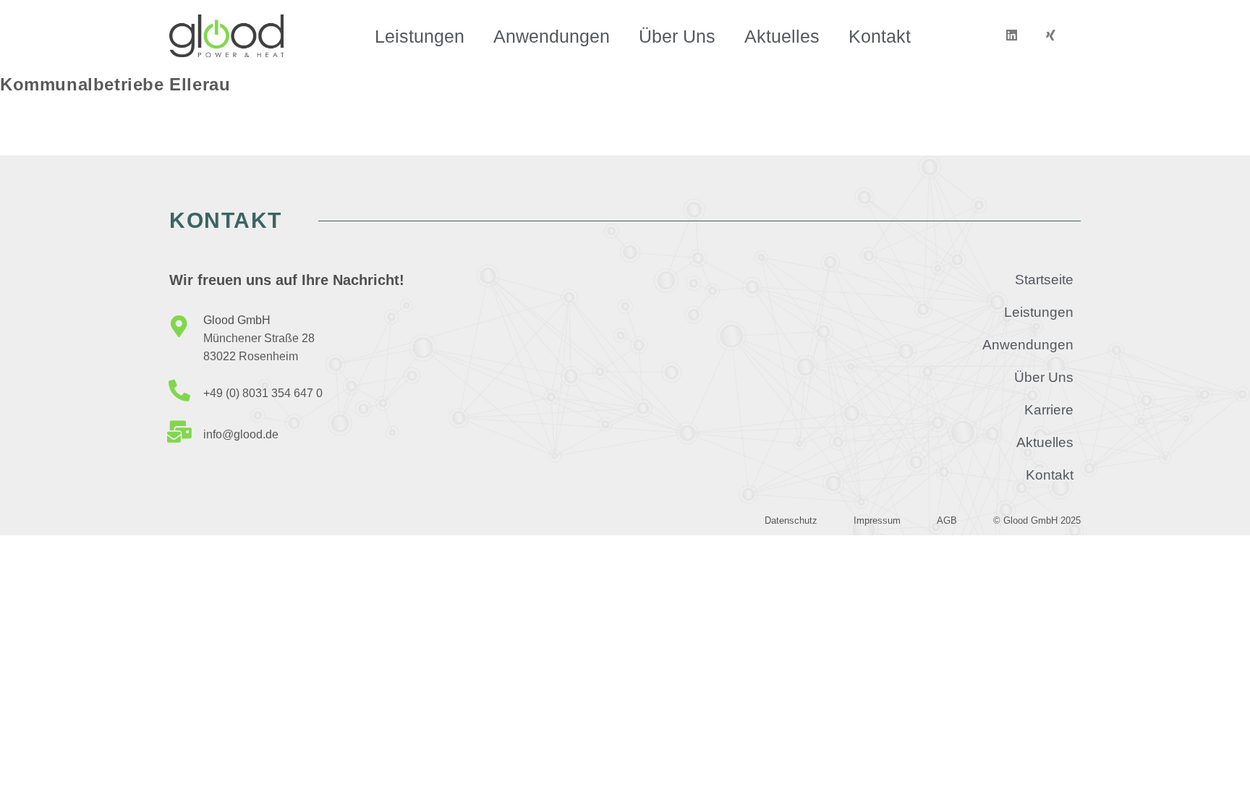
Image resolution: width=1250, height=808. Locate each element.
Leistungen (419, 36)
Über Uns (677, 36)
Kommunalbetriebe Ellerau (115, 84)
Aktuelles (782, 36)
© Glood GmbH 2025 (1037, 520)
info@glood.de (241, 434)
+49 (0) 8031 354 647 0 (263, 393)
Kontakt (880, 36)
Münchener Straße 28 (259, 338)
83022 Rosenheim (250, 356)
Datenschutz (791, 520)
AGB (947, 520)
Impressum (877, 520)
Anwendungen (551, 36)
